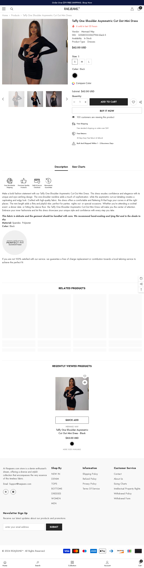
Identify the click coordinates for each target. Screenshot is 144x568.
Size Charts (78, 167)
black (72, 444)
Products (15, 15)
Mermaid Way (87, 31)
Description (61, 167)
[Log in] (132, 8)
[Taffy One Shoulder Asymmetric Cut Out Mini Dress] (72, 393)
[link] (18, 345)
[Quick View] (84, 382)
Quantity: (77, 96)
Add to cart (109, 101)
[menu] (3, 9)
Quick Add (72, 420)
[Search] (12, 9)
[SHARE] (139, 102)
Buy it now (107, 111)
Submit (54, 527)
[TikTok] (13, 491)
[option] (35, 51)
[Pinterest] (5, 491)
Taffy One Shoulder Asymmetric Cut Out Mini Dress (72, 431)
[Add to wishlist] (133, 101)
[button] (3, 99)
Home (5, 15)
